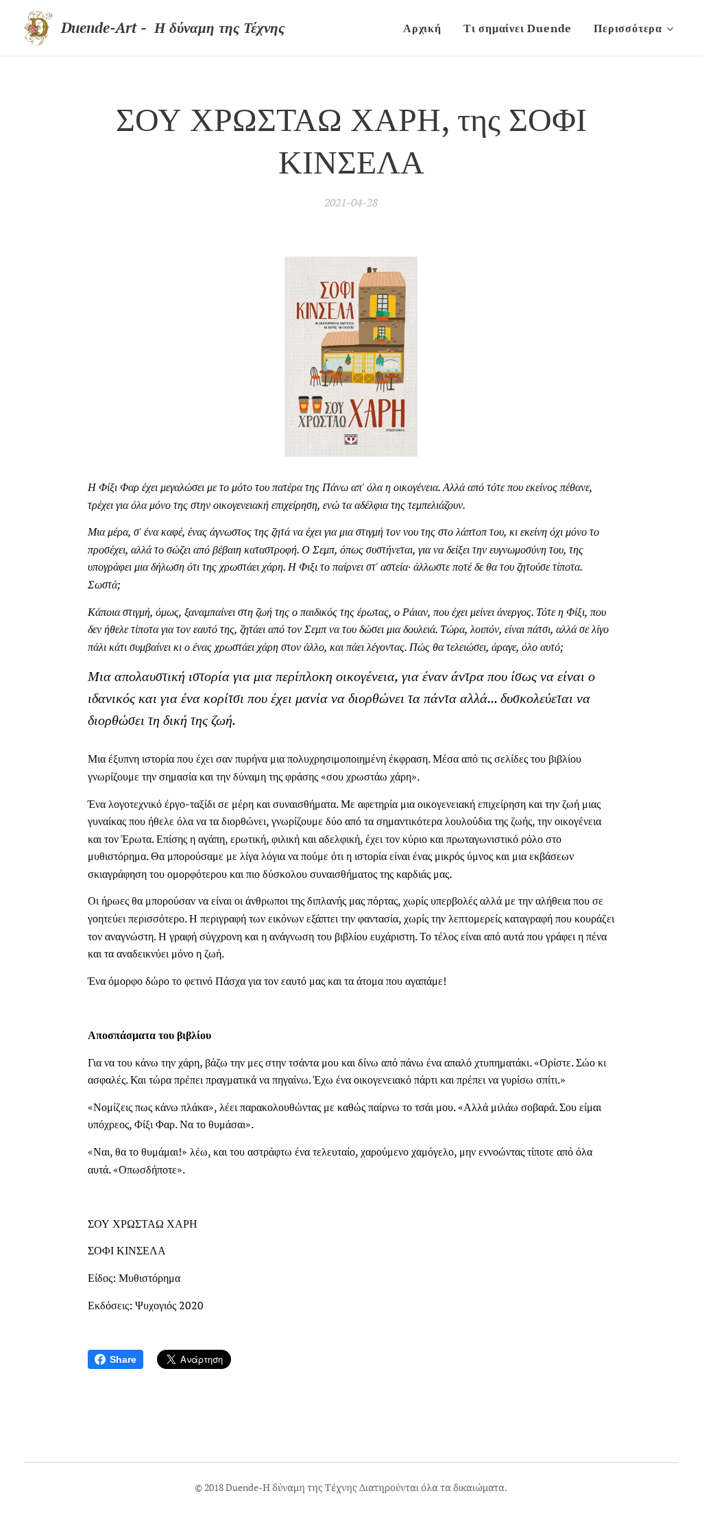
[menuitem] (426, 28)
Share (123, 1359)
